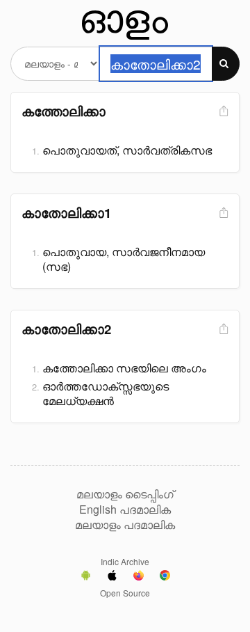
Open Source (125, 593)
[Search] (226, 64)
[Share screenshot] (222, 112)
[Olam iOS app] (112, 577)
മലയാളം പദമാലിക (125, 524)
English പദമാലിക (125, 509)
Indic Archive (125, 561)
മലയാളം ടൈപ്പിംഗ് (125, 494)
